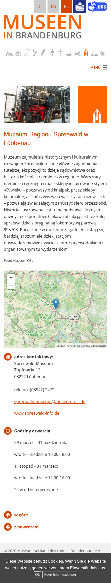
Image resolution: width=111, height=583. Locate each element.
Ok (37, 574)
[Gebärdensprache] (97, 7)
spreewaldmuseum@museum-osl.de (49, 401)
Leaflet (61, 345)
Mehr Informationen (60, 574)
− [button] (11, 285)
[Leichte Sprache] (79, 6)
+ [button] (11, 277)
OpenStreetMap (80, 345)
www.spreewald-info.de (36, 413)
